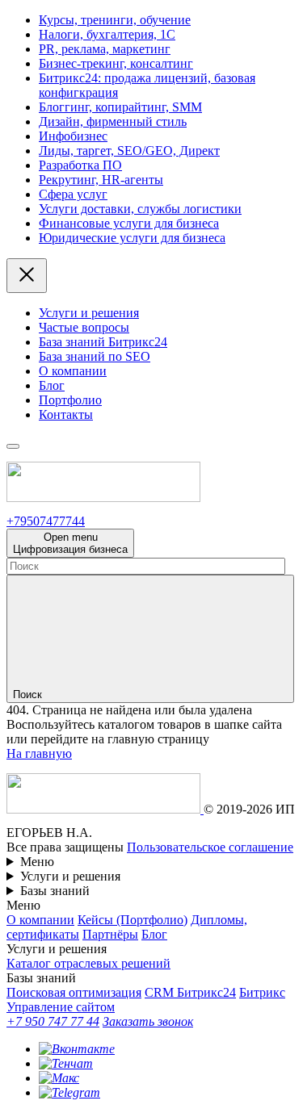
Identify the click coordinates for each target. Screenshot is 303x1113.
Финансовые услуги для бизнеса (129, 223)
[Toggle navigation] (12, 446)
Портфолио (70, 400)
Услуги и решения (89, 313)
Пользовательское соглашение (210, 847)
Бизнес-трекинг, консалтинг (116, 63)
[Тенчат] (66, 1063)
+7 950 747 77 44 (52, 1021)
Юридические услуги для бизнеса (132, 238)
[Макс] (59, 1078)
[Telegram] (69, 1092)
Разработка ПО (80, 165)
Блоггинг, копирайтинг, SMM (120, 107)
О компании (73, 371)
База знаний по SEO (94, 356)
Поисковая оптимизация (73, 992)
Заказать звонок (148, 1021)
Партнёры (110, 934)
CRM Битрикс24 (190, 992)
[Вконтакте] (77, 1049)
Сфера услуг (73, 194)
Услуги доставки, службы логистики (140, 208)
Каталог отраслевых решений (88, 963)
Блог (52, 385)
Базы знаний (55, 891)
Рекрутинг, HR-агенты (101, 179)
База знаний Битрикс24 (103, 342)
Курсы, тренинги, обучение (115, 20)
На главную (39, 753)
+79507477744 (45, 521)
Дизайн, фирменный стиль (113, 121)
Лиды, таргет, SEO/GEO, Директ (129, 150)
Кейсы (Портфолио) (132, 920)
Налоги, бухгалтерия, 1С (107, 34)
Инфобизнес (73, 136)
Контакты (66, 414)
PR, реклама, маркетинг (104, 49)
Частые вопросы (84, 327)
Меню (37, 861)
